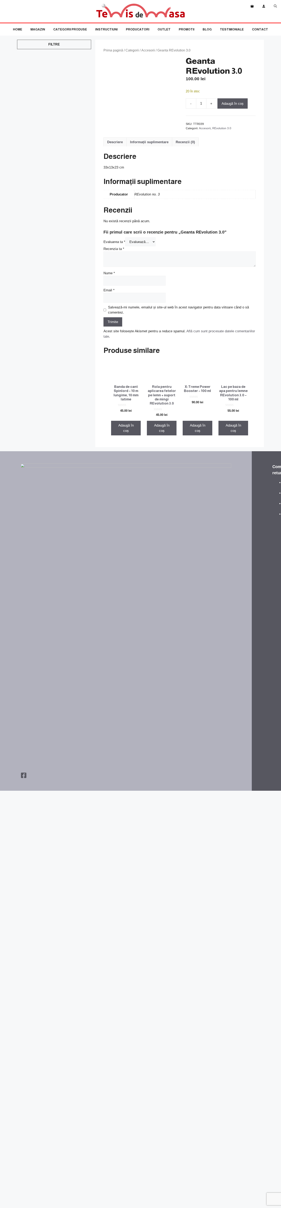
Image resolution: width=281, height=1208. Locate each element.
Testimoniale (232, 29)
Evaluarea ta (114, 242)
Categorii (132, 50)
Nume (109, 273)
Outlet (164, 29)
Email (109, 290)
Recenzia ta (113, 249)
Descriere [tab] (115, 142)
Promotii (186, 29)
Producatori (137, 29)
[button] (275, 6)
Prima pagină (113, 50)
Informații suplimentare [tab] (149, 142)
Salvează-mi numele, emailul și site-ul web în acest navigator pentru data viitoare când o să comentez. (178, 310)
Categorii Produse (70, 29)
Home (17, 29)
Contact (260, 29)
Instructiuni (106, 29)
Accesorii (148, 50)
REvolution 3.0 (221, 128)
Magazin (37, 29)
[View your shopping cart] (252, 6)
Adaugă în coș (233, 104)
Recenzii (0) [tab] (185, 142)
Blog (207, 29)
